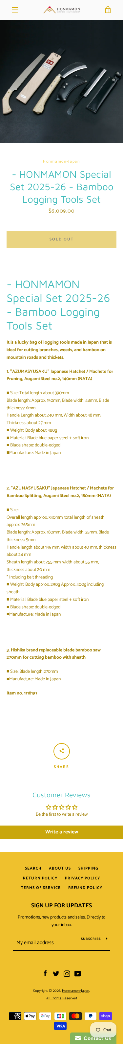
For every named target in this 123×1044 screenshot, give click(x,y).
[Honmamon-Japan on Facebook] (45, 974)
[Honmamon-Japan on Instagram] (67, 974)
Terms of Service (41, 888)
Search (33, 868)
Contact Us (96, 1038)
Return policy (40, 878)
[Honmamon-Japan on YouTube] (77, 974)
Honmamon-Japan (75, 991)
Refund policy (85, 888)
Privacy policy (82, 878)
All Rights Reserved (61, 998)
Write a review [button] (61, 832)
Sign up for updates (61, 906)
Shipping (88, 868)
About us (60, 868)
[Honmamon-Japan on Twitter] (56, 974)
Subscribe (91, 939)
